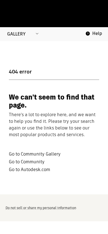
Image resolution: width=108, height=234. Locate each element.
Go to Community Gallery (35, 154)
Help (97, 33)
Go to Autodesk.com (29, 169)
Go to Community (27, 162)
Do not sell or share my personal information (41, 207)
